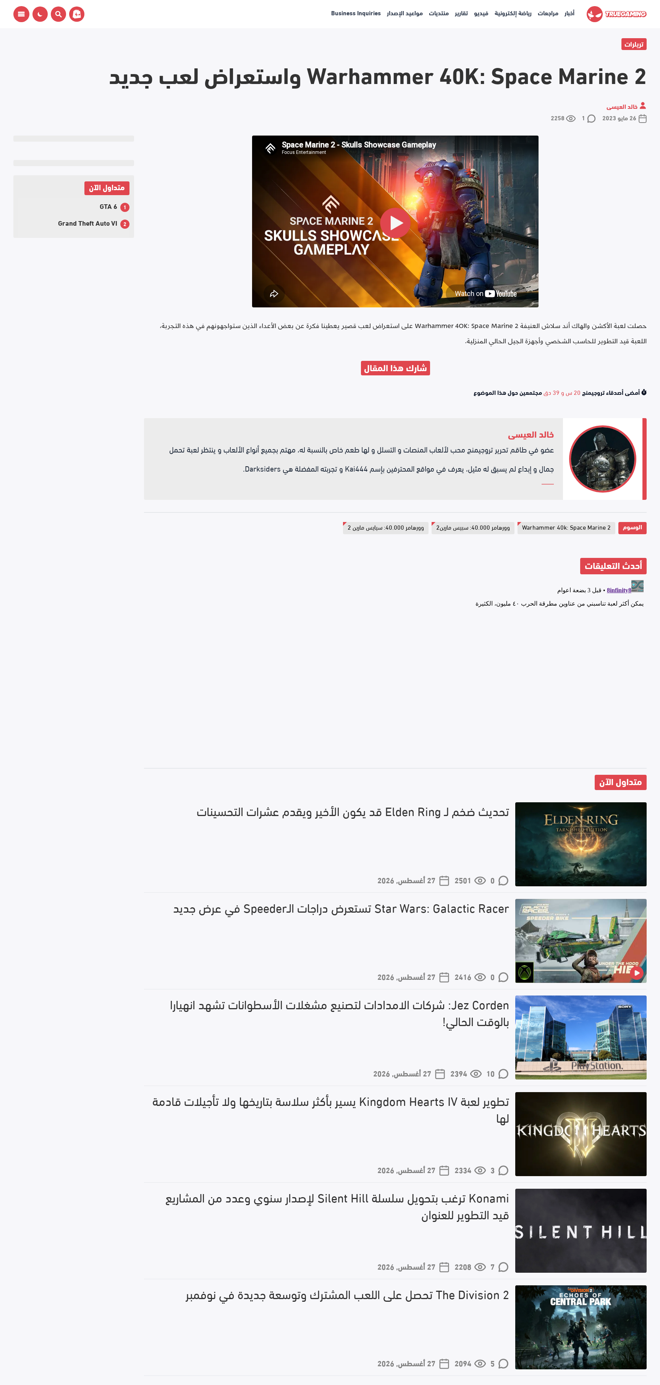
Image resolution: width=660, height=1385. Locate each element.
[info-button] (21, 14)
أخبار (569, 12)
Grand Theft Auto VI (87, 222)
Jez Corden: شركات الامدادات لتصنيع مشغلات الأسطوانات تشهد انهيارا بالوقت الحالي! (339, 1013)
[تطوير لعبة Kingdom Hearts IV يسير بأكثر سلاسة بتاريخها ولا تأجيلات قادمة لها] (581, 1134)
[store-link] (75, 14)
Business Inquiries (356, 12)
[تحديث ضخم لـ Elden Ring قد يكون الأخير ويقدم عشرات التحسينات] (581, 844)
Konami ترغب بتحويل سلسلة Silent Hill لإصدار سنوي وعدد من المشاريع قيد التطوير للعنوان (337, 1206)
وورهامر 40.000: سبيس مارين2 (473, 526)
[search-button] (57, 14)
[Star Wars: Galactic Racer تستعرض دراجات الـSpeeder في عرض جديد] (581, 941)
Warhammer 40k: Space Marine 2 (566, 526)
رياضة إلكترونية (513, 12)
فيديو (481, 12)
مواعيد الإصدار (405, 12)
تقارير (461, 12)
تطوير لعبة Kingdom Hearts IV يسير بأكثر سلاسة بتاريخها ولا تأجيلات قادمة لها (330, 1109)
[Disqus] (395, 672)
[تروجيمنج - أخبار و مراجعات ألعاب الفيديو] (617, 14)
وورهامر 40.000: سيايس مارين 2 (386, 526)
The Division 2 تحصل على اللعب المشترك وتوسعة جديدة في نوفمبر (347, 1294)
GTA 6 (108, 205)
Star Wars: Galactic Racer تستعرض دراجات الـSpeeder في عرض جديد (341, 907)
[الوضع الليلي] (40, 14)
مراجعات (548, 12)
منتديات (439, 12)
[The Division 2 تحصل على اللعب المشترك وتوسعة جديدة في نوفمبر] (581, 1327)
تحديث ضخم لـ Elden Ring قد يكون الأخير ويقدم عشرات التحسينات (353, 810)
